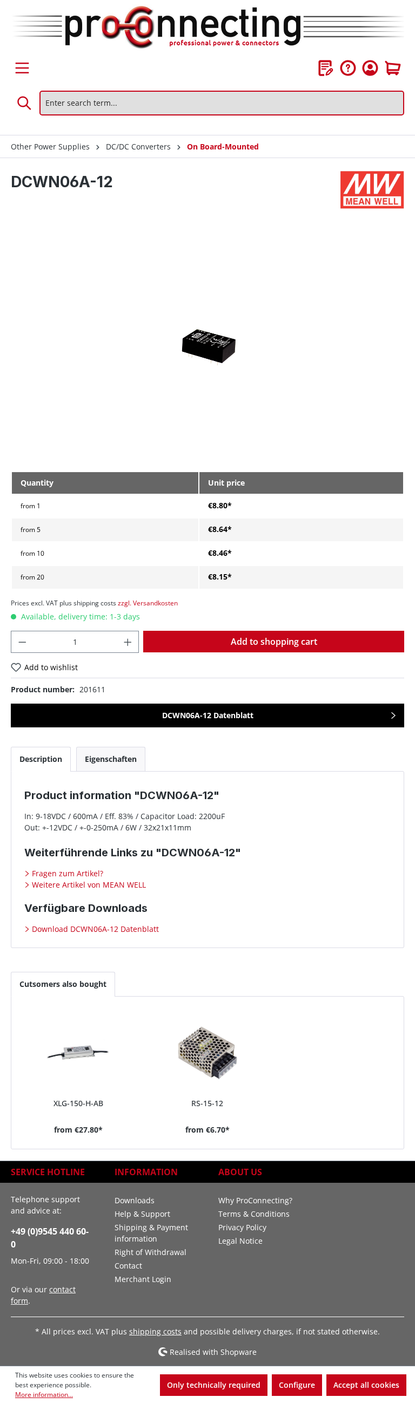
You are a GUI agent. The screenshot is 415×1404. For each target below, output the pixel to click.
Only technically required (213, 1385)
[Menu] (22, 68)
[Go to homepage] (207, 28)
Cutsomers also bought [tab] (62, 984)
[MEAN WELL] (372, 190)
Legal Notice (240, 1241)
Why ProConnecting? (255, 1200)
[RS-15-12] (207, 1051)
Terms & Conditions (254, 1214)
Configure (297, 1385)
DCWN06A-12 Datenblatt (207, 715)
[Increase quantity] (128, 642)
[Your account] (370, 68)
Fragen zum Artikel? (66, 873)
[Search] (24, 103)
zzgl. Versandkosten (148, 603)
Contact (128, 1265)
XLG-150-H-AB (78, 1103)
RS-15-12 (207, 1103)
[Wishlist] (325, 68)
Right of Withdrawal (150, 1252)
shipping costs (155, 1331)
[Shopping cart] (392, 68)
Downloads (135, 1200)
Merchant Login (143, 1279)
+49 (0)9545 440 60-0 (50, 1237)
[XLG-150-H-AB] (78, 1051)
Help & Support (142, 1214)
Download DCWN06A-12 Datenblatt (94, 929)
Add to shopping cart (274, 642)
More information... (44, 1394)
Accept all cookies (366, 1385)
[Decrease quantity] (22, 642)
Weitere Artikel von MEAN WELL (88, 885)
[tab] (41, 759)
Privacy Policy (242, 1227)
